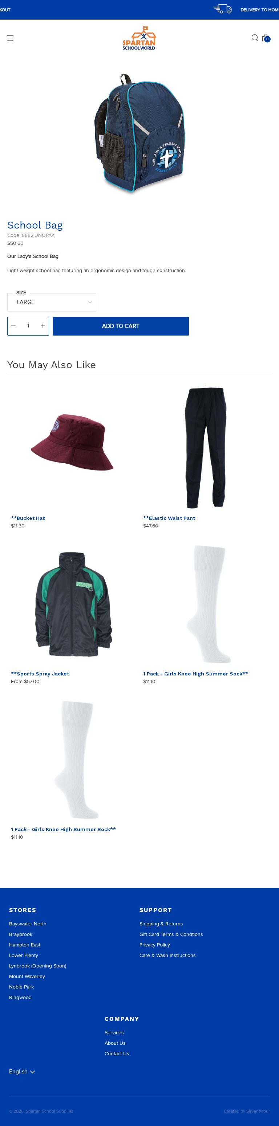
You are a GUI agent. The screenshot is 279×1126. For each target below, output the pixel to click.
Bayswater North (27, 924)
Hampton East (24, 945)
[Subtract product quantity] (13, 326)
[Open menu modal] (10, 38)
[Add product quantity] (43, 326)
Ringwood (20, 997)
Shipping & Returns (161, 924)
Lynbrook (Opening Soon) (37, 966)
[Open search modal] (255, 38)
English (18, 1071)
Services (114, 1033)
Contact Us (117, 1054)
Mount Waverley (27, 976)
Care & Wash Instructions (168, 955)
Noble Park (21, 987)
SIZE (21, 292)
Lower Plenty (23, 955)
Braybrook (20, 934)
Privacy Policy (155, 945)
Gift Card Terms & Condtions (171, 934)
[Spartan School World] (139, 38)
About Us (115, 1043)
